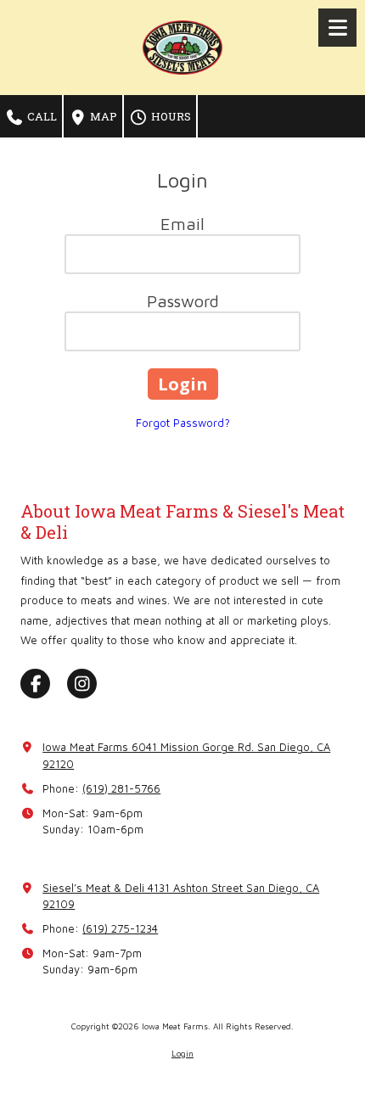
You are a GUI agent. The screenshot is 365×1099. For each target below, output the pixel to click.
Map (102, 116)
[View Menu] (337, 27)
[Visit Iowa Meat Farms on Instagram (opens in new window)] (82, 683)
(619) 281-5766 (121, 788)
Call (41, 116)
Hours (170, 116)
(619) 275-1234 (120, 928)
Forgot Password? (183, 422)
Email (182, 223)
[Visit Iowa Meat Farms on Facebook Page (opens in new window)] (35, 683)
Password (183, 301)
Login (182, 1053)
